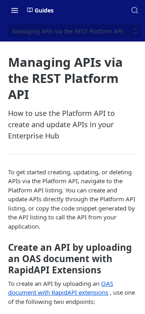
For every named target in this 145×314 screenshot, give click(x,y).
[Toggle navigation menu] (14, 10)
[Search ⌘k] (134, 10)
